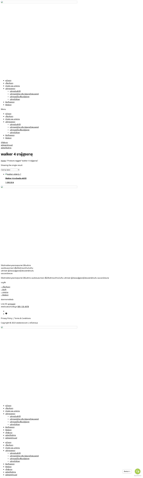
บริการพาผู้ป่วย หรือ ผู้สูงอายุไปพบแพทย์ (24, 94)
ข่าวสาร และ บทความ (12, 86)
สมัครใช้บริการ (10, 435)
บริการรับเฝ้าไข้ (15, 91)
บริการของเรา (10, 88)
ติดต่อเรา (8, 104)
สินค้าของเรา (10, 102)
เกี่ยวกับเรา (9, 83)
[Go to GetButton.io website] (137, 475)
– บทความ (4, 292)
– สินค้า (3, 289)
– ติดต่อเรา (4, 295)
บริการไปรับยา (15, 99)
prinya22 (11, 304)
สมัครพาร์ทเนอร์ (11, 438)
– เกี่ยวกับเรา (5, 287)
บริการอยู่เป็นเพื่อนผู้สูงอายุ (19, 96)
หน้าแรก (8, 80)
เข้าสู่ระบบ (8, 432)
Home (3, 160)
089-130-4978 (23, 306)
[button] (71, 109)
